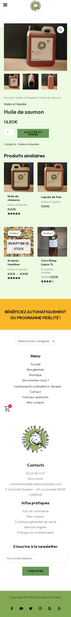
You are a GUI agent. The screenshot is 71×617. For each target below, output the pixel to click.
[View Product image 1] (12, 82)
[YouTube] (21, 608)
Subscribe (35, 571)
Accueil (8, 97)
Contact (35, 392)
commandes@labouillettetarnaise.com (35, 484)
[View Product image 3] (49, 82)
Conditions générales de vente (35, 522)
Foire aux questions (35, 397)
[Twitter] (31, 608)
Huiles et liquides (26, 97)
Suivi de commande (35, 511)
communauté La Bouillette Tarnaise (37, 386)
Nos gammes (35, 370)
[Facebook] (12, 608)
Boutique (35, 375)
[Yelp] (59, 608)
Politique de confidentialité (35, 533)
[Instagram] (40, 608)
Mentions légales (35, 527)
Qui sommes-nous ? (35, 380)
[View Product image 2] (30, 82)
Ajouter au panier (33, 133)
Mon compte (35, 403)
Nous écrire (35, 479)
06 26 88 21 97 (35, 473)
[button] (60, 29)
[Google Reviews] (49, 608)
